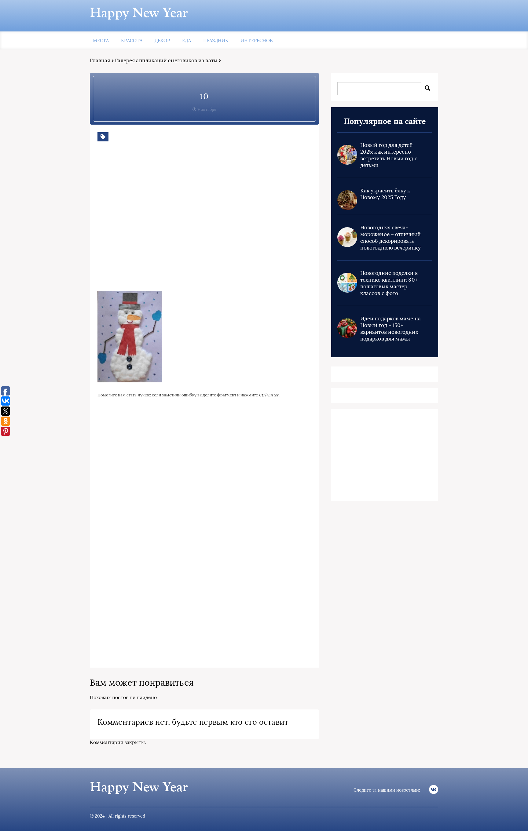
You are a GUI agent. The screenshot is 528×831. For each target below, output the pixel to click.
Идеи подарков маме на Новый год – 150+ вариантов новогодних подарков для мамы (390, 328)
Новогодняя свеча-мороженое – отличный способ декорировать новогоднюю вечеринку (390, 237)
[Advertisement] (186, 221)
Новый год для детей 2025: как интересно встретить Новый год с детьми (388, 155)
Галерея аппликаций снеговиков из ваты (166, 60)
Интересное (256, 40)
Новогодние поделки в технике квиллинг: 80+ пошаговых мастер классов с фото (389, 283)
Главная (100, 60)
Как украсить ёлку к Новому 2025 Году (385, 194)
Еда (186, 40)
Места (101, 40)
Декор (162, 40)
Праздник (216, 40)
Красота (131, 40)
